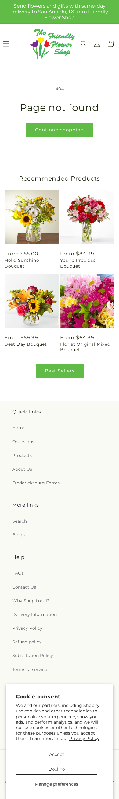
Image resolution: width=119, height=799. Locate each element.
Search (19, 521)
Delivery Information (34, 614)
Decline (57, 769)
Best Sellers (59, 371)
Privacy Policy (84, 738)
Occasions (23, 441)
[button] (83, 43)
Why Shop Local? (30, 601)
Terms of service (29, 669)
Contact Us (24, 587)
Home (18, 428)
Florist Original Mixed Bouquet (85, 346)
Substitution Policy (32, 655)
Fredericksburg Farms (36, 483)
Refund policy (26, 642)
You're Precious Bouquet (78, 263)
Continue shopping (59, 130)
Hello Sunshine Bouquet (22, 263)
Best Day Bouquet (26, 344)
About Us (22, 469)
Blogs (18, 535)
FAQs (18, 573)
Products (22, 455)
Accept (56, 754)
